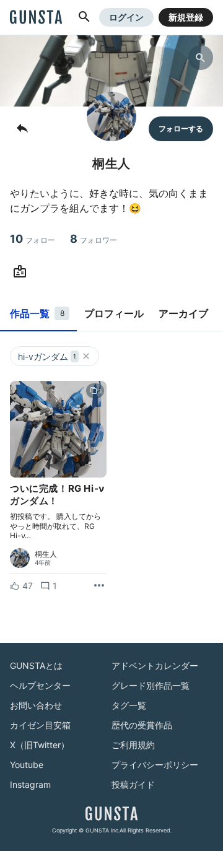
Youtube (26, 764)
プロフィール (114, 313)
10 (32, 238)
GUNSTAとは (36, 665)
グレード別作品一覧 (151, 685)
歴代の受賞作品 (142, 725)
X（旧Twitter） (39, 745)
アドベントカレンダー (155, 665)
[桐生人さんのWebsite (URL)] (22, 272)
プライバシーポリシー (155, 764)
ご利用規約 (133, 745)
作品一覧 (37, 313)
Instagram (30, 784)
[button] (84, 17)
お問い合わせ (36, 705)
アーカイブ (183, 313)
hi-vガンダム (47, 356)
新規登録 (185, 17)
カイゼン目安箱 (40, 725)
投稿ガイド (133, 784)
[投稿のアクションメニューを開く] (99, 585)
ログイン (126, 17)
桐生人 (46, 554)
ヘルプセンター (40, 685)
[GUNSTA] (36, 18)
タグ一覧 (129, 705)
